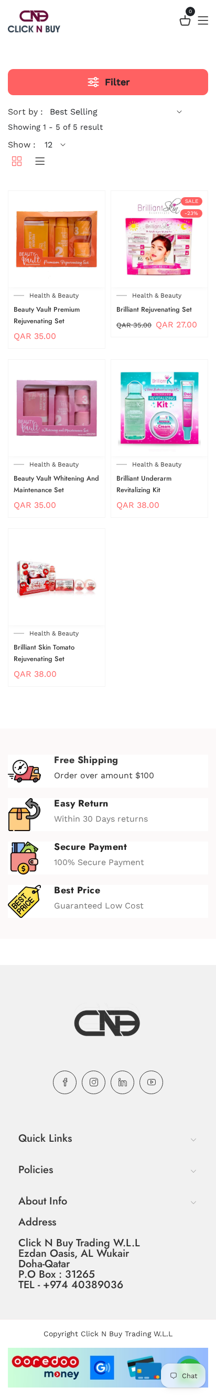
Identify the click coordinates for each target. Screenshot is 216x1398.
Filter (117, 81)
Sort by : (25, 112)
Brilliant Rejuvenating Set (154, 309)
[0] (185, 22)
